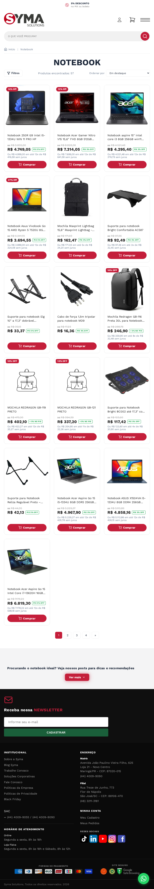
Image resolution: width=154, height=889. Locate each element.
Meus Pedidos (89, 823)
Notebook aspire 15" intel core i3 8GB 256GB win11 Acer (124, 139)
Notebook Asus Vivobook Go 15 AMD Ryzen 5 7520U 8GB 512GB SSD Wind (26, 229)
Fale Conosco (13, 782)
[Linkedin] (93, 839)
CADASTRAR (56, 732)
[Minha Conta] (119, 20)
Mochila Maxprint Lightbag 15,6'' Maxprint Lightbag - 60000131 (75, 229)
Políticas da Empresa (18, 787)
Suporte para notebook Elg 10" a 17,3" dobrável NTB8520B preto (26, 320)
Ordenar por (96, 73)
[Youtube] (103, 839)
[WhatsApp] (143, 878)
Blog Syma (11, 765)
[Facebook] (122, 839)
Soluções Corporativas (19, 776)
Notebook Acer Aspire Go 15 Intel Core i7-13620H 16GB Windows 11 (26, 592)
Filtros (15, 73)
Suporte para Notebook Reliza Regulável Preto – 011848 (24, 502)
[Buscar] (145, 36)
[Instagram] (112, 839)
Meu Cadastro (89, 817)
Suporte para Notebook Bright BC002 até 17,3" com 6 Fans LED (126, 411)
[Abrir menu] (145, 20)
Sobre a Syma (13, 759)
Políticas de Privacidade (20, 793)
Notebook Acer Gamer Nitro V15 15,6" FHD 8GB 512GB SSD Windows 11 (76, 139)
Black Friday (12, 799)
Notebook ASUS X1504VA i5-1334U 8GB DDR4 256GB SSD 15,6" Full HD (126, 502)
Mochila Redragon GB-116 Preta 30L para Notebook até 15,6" (124, 320)
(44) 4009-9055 (18, 817)
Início (11, 49)
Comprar (29, 164)
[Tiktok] (84, 839)
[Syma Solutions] (24, 19)
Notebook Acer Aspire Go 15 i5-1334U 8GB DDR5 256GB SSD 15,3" (76, 502)
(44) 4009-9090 (91, 776)
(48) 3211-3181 (89, 801)
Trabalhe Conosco (16, 770)
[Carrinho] (132, 20)
